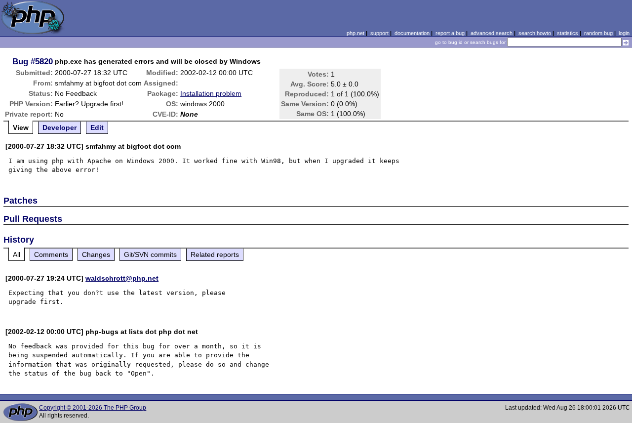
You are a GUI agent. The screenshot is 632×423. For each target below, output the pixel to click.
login (624, 33)
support (379, 33)
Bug (20, 61)
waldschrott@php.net (121, 278)
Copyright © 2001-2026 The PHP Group (92, 407)
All (16, 254)
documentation (412, 33)
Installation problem (210, 93)
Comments (51, 254)
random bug (598, 33)
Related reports (215, 254)
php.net (355, 33)
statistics (567, 33)
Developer (59, 127)
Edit (97, 127)
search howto (534, 33)
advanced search (492, 33)
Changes (96, 254)
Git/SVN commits (150, 254)
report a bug (450, 33)
